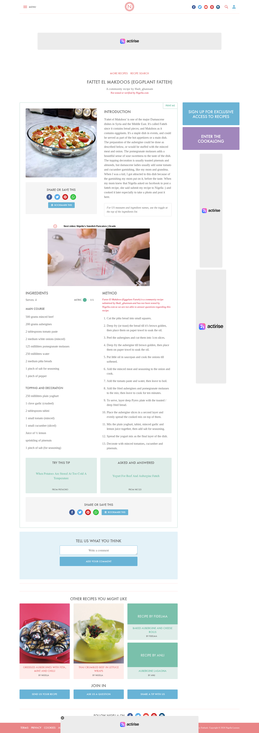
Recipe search (139, 73)
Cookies (50, 727)
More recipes (119, 73)
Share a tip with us (152, 694)
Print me (170, 105)
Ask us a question (99, 694)
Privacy (36, 727)
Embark (204, 728)
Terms (24, 727)
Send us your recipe (44, 694)
